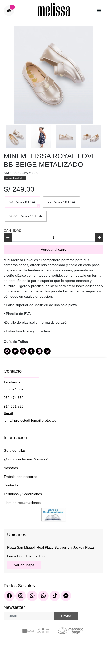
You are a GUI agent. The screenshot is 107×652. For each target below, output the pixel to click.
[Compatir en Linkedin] (39, 351)
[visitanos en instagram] (20, 596)
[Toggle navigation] (98, 10)
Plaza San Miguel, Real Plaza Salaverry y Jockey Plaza (50, 547)
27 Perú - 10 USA (61, 202)
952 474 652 (14, 398)
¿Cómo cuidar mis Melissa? (26, 459)
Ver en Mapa (24, 565)
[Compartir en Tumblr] (31, 351)
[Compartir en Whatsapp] (47, 351)
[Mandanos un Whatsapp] (32, 596)
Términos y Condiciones (23, 494)
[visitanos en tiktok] (55, 596)
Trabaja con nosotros (20, 476)
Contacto (11, 485)
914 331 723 (14, 406)
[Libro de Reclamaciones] (53, 514)
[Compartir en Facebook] (7, 351)
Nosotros (11, 468)
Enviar (66, 616)
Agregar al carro (53, 249)
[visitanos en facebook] (9, 596)
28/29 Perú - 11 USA (25, 216)
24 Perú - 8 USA (22, 202)
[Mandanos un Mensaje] (66, 596)
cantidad (12, 230)
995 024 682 (14, 389)
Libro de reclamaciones (22, 503)
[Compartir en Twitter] (15, 351)
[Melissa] (54, 10)
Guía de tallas (15, 450)
